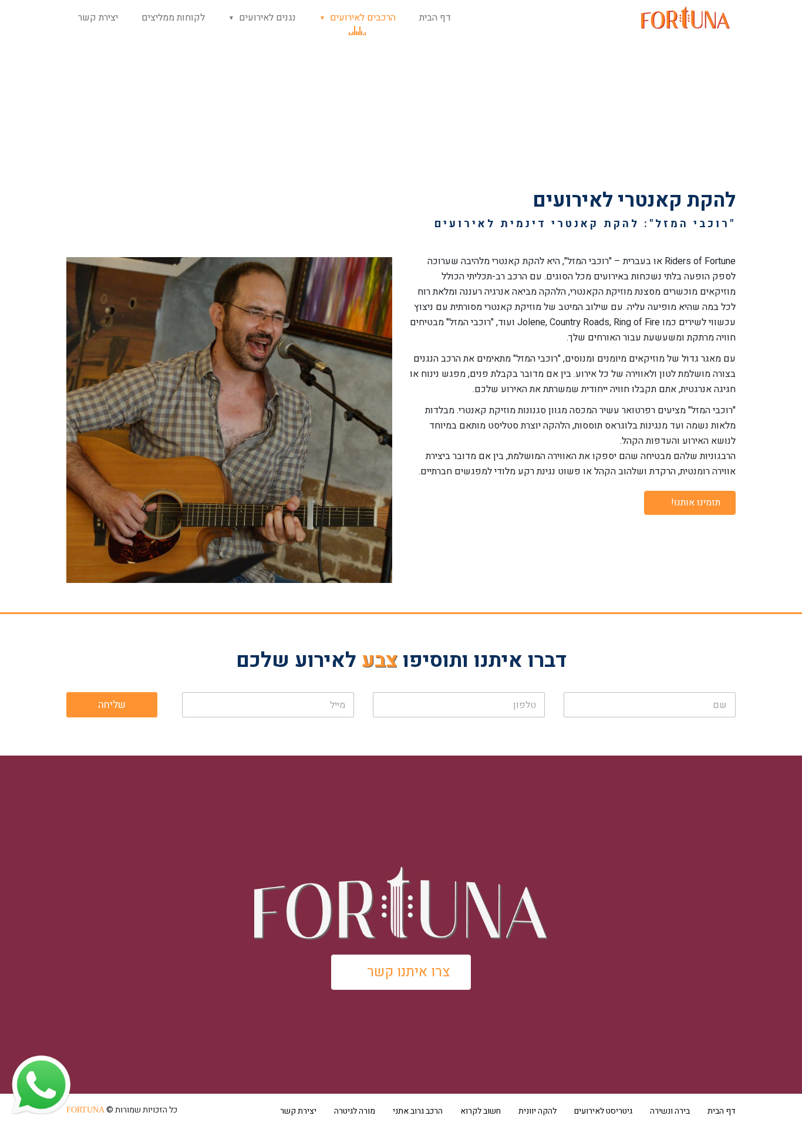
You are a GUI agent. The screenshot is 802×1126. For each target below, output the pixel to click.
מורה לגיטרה (354, 1111)
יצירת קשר (98, 18)
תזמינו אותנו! (695, 502)
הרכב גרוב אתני (418, 1111)
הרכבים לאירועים (363, 18)
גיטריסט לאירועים (603, 1111)
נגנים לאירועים (267, 18)
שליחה (112, 704)
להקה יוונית (537, 1111)
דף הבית (435, 18)
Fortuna (85, 1109)
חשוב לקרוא (480, 1111)
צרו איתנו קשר (408, 972)
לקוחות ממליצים (173, 18)
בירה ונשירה (670, 1111)
